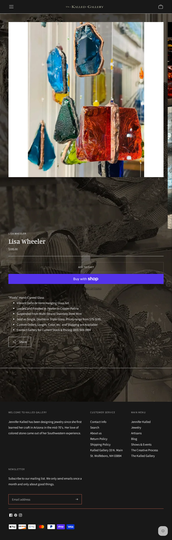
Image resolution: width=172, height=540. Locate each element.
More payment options (86, 288)
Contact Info (98, 422)
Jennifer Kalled (141, 422)
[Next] (168, 125)
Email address (20, 494)
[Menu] (11, 6)
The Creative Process (144, 450)
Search (94, 427)
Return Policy (98, 439)
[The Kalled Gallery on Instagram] (20, 516)
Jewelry (136, 427)
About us (96, 433)
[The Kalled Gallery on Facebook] (10, 516)
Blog (134, 439)
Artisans (136, 433)
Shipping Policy (100, 444)
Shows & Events (141, 444)
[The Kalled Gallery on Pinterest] (15, 516)
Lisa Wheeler (17, 233)
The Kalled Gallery (143, 456)
